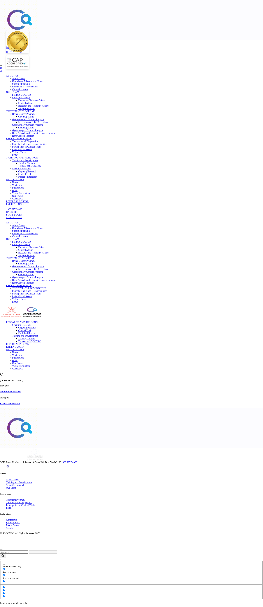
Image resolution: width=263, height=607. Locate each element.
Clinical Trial (24, 174)
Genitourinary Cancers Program (27, 125)
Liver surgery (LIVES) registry (33, 122)
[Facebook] (13, 467)
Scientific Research (21, 168)
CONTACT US (14, 217)
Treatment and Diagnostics (25, 141)
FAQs (15, 155)
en (1, 67)
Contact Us (17, 198)
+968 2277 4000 (14, 209)
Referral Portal (13, 522)
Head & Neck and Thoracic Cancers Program (34, 133)
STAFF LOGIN (14, 214)
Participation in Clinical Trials (26, 146)
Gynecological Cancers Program (27, 130)
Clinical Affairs (25, 103)
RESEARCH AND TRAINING (22, 322)
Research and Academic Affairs (33, 105)
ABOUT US (12, 75)
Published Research (27, 176)
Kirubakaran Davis (10, 403)
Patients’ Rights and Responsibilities (29, 144)
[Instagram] (8, 467)
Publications (18, 187)
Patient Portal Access (22, 149)
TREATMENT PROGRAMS (20, 111)
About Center (18, 78)
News (15, 182)
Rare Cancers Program (23, 135)
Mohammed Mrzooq (10, 391)
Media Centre (12, 525)
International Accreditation (25, 86)
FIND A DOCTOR (21, 95)
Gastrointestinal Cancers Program (28, 119)
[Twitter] (18, 467)
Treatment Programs (15, 499)
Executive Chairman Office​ (31, 100)
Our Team (11, 487)
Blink (15, 190)
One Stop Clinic (26, 116)
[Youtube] (2, 467)
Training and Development (25, 160)
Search (9, 528)
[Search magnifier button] (3, 556)
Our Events (17, 196)
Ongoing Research (27, 171)
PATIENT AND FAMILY (19, 138)
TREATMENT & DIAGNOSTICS (29, 288)
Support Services (26, 108)
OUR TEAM (12, 92)
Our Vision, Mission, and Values (27, 81)
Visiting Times (19, 152)
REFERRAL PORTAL (17, 201)
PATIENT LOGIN (15, 204)
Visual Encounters (21, 193)
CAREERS (11, 212)
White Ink (17, 185)
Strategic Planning (21, 84)
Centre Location (20, 89)
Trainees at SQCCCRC (29, 166)
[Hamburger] (1, 65)
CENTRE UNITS (21, 97)
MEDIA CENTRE (15, 179)
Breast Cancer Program (23, 114)
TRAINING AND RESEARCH (22, 157)
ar (1, 70)
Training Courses (26, 163)
